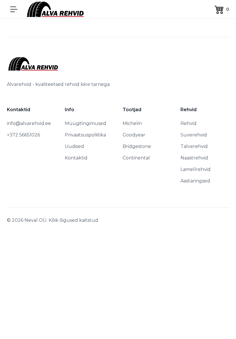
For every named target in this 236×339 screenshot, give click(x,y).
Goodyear (134, 135)
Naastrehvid (194, 158)
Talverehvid (194, 146)
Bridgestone (137, 146)
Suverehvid (193, 135)
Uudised (74, 146)
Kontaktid (76, 158)
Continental (136, 158)
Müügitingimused (85, 123)
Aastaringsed (195, 181)
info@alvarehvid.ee (29, 123)
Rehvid (188, 123)
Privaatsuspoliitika (85, 135)
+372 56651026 (23, 135)
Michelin (132, 123)
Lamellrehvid (195, 169)
